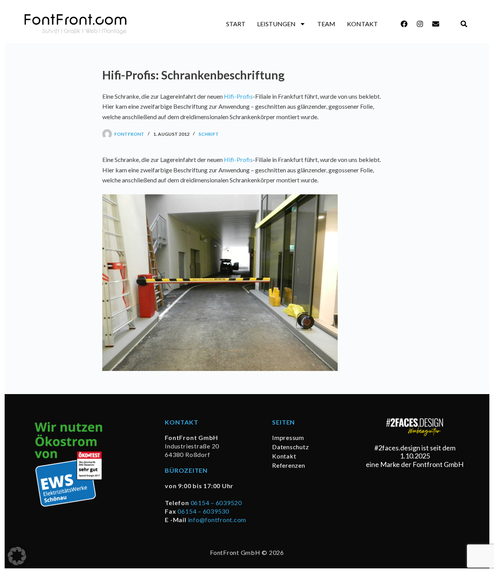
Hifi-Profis (238, 96)
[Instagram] (420, 24)
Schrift (208, 134)
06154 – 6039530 (203, 511)
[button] (464, 24)
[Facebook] (404, 24)
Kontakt (362, 23)
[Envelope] (436, 24)
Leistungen (276, 23)
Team (326, 23)
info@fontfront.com (217, 519)
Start (235, 23)
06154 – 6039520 (216, 502)
